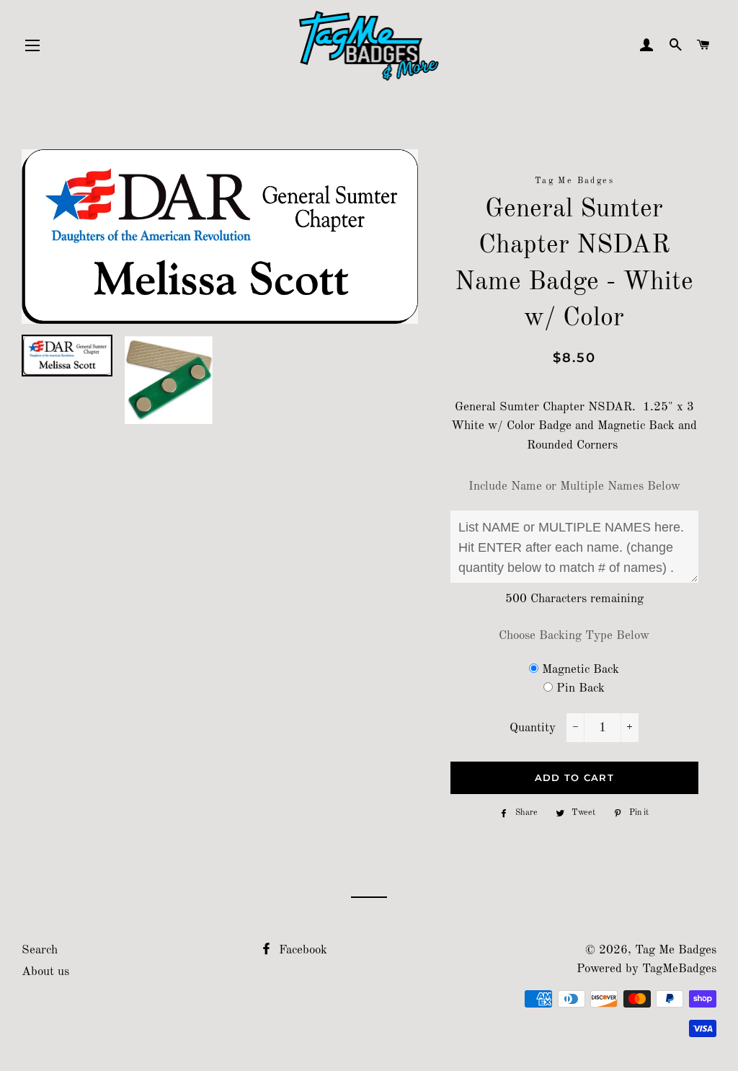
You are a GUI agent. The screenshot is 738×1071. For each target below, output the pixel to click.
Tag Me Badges (675, 950)
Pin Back (580, 688)
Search (40, 950)
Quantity (533, 728)
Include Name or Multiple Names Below (574, 486)
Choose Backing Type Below (574, 636)
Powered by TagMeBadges (646, 969)
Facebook (301, 950)
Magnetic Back (580, 670)
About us (45, 972)
